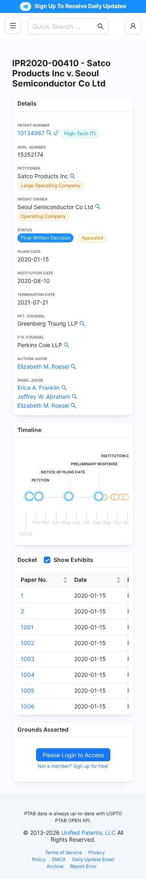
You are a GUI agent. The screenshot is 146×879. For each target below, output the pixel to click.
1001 (27, 627)
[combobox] (64, 26)
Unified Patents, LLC (88, 832)
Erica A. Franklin (38, 387)
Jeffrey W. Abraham (43, 396)
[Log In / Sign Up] (133, 26)
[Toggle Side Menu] (13, 25)
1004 (27, 674)
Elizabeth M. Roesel (43, 366)
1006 (27, 706)
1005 (27, 690)
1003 (27, 658)
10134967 (31, 133)
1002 (27, 642)
